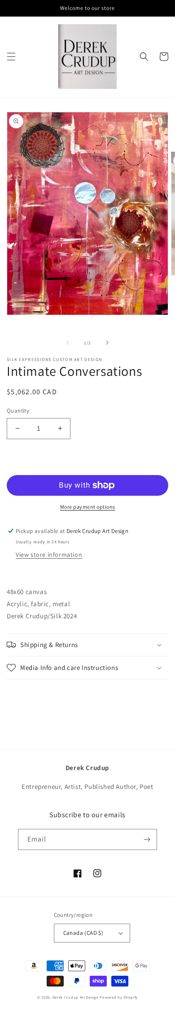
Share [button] (25, 691)
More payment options (87, 506)
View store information (49, 555)
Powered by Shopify (119, 997)
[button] (11, 56)
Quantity (18, 410)
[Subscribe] (147, 839)
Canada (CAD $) (83, 933)
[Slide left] (68, 342)
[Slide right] (107, 342)
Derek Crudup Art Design (75, 997)
